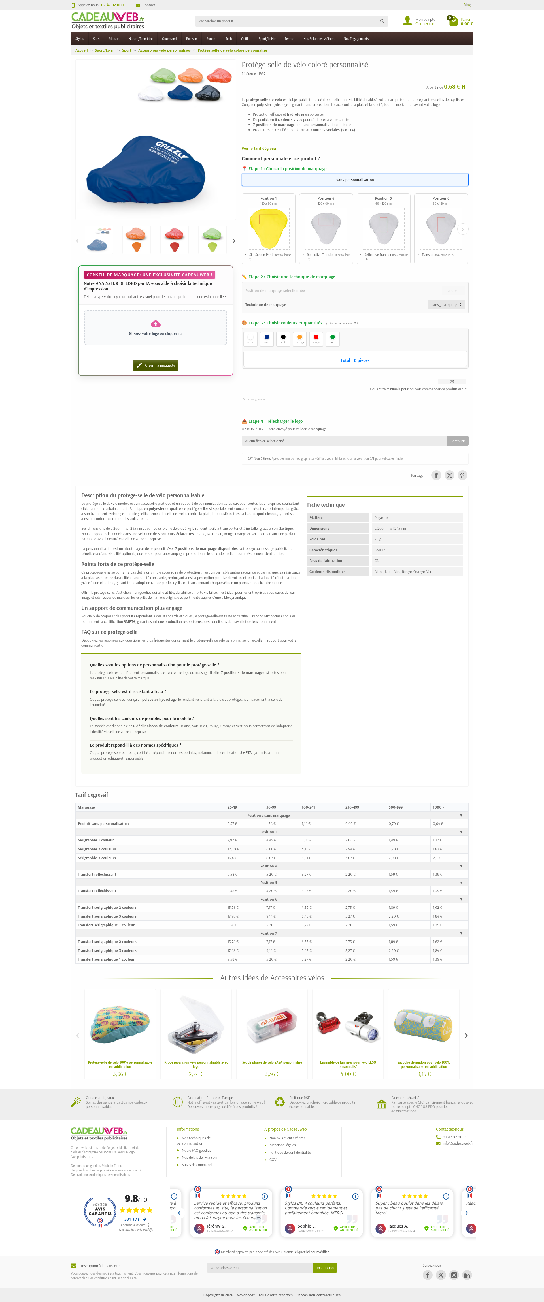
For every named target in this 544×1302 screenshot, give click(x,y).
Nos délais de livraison (199, 1157)
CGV (273, 1159)
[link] (436, 475)
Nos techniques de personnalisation (194, 1140)
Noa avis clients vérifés (287, 1137)
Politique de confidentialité (290, 1152)
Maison (114, 38)
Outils (245, 38)
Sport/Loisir (267, 38)
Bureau (211, 38)
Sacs (96, 38)
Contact (149, 4)
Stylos (79, 38)
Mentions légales (282, 1144)
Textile (289, 38)
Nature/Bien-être (141, 38)
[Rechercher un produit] (382, 21)
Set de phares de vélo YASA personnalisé (272, 1062)
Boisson (191, 38)
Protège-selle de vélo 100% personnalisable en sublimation (120, 1064)
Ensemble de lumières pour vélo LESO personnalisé (348, 1064)
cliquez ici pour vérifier (312, 1252)
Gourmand (169, 38)
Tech (229, 38)
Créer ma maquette (155, 365)
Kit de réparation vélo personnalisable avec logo (196, 1064)
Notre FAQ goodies (196, 1150)
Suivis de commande (197, 1164)
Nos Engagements (356, 38)
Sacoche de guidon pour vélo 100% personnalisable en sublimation (424, 1064)
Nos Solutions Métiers (318, 38)
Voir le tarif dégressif (260, 148)
